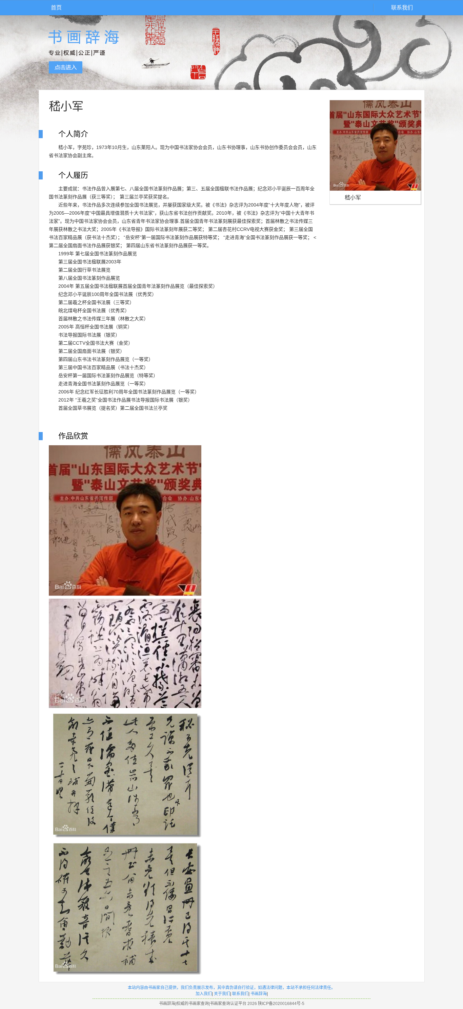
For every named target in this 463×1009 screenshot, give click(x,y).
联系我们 (402, 7)
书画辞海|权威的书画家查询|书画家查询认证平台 (202, 1003)
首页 (56, 7)
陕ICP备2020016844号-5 (281, 1003)
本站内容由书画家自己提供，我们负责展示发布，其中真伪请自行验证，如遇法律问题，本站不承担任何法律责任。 (231, 987)
